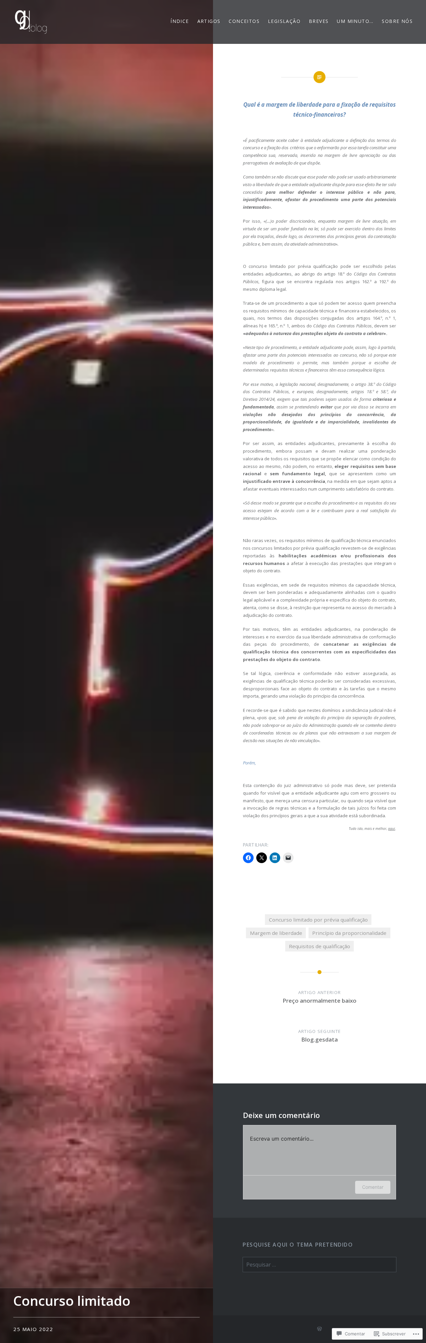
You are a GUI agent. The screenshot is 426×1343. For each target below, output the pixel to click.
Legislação (284, 21)
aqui (391, 828)
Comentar (372, 1187)
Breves (318, 21)
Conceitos (244, 21)
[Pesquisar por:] (319, 1264)
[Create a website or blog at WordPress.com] (319, 1329)
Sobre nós (397, 21)
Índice (179, 21)
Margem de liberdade (276, 933)
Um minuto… (355, 21)
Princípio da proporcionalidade (349, 933)
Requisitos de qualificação (319, 946)
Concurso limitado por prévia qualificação (318, 919)
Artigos (209, 21)
